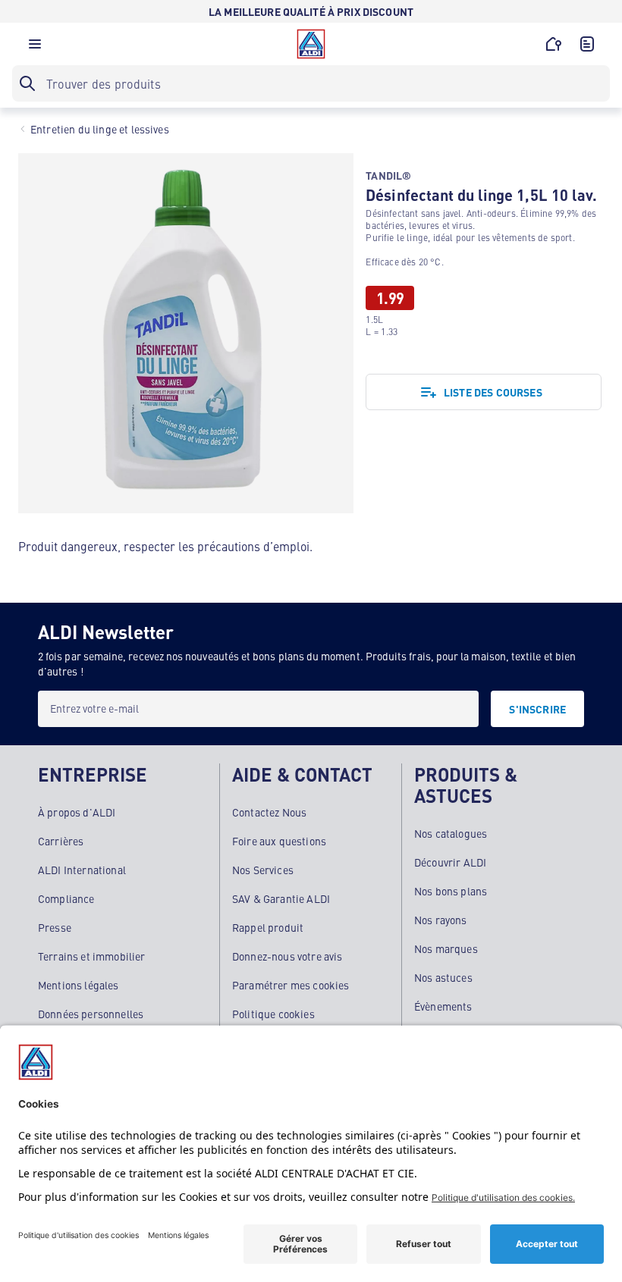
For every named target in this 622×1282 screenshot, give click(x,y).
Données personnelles (90, 1013)
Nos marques (446, 948)
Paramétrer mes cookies (291, 984)
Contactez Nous (269, 812)
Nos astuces (443, 977)
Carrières (60, 840)
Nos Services (263, 869)
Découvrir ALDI (450, 862)
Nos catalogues (450, 833)
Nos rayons (440, 919)
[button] (35, 47)
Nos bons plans (450, 890)
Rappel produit (267, 927)
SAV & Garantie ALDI (281, 898)
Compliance (66, 898)
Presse (54, 927)
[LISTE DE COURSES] (587, 44)
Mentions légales (78, 984)
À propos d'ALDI (76, 812)
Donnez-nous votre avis (287, 956)
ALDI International (82, 869)
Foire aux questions (279, 840)
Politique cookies (273, 1013)
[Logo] (311, 44)
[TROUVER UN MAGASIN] (554, 44)
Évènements (443, 1006)
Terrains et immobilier (92, 956)
